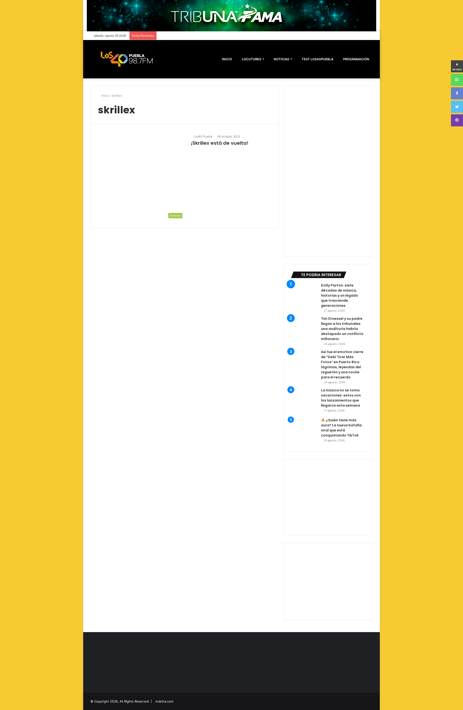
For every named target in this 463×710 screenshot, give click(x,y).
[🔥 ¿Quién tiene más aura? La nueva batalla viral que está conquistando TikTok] (304, 431)
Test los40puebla (317, 59)
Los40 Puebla (203, 136)
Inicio (104, 95)
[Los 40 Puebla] (126, 59)
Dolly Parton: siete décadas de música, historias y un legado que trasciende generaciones (339, 295)
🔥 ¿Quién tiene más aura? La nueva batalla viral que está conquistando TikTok (341, 428)
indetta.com (164, 701)
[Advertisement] (328, 497)
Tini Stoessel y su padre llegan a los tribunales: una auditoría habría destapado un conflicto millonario (342, 328)
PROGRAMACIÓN (355, 59)
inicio (227, 59)
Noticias (281, 59)
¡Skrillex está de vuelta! (219, 143)
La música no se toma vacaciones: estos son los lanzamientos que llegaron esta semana (341, 398)
